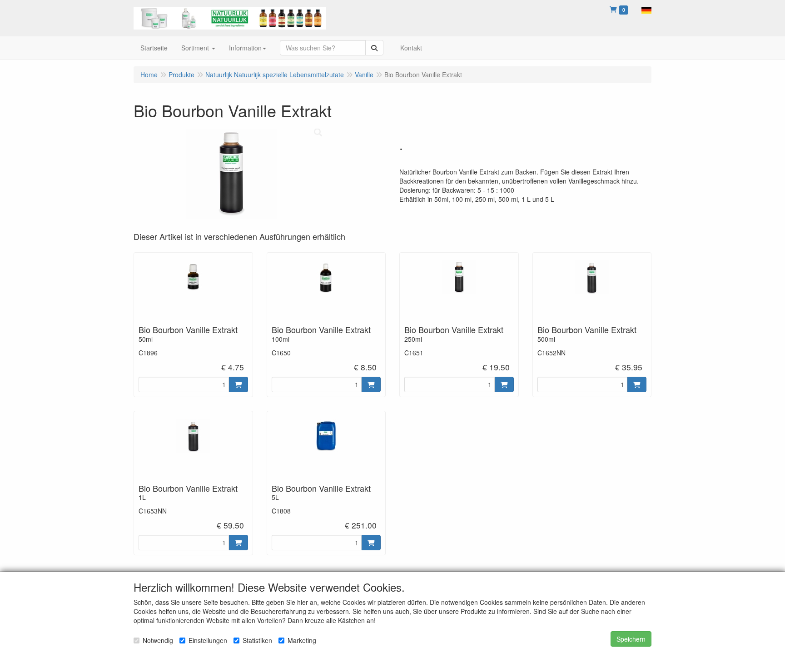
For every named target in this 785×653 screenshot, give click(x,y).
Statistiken (257, 640)
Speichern (631, 638)
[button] (646, 9)
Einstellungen (208, 640)
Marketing (302, 640)
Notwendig (158, 640)
